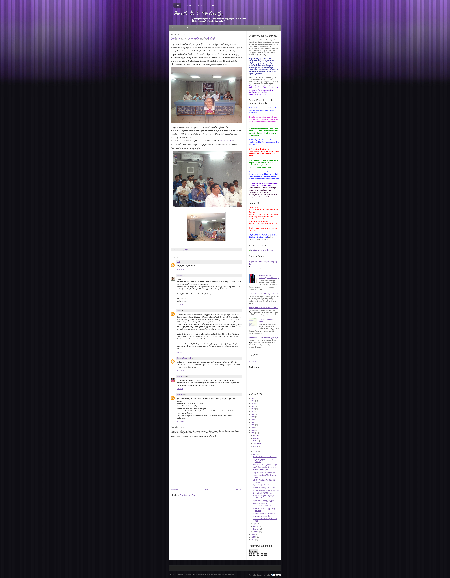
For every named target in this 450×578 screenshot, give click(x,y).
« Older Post (237, 490)
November (256, 438)
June (255, 451)
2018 (253, 417)
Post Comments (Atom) (188, 495)
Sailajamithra (181, 376)
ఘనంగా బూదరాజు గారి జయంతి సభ (193, 38)
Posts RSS (187, 5)
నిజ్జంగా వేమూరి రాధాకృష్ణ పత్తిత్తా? (263, 500)
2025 (253, 401)
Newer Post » (175, 490)
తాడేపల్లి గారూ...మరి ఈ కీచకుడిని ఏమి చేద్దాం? (263, 308)
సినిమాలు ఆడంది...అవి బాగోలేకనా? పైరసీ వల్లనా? (264, 338)
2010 (253, 537)
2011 (253, 534)
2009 (253, 540)
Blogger (259, 575)
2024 (253, 403)
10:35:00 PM (180, 370)
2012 (253, 433)
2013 (253, 430)
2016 (253, 422)
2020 (253, 411)
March (255, 526)
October (256, 441)
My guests (252, 361)
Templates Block (229, 574)
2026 (253, 398)
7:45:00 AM (180, 389)
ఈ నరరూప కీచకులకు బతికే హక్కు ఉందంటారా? (263, 294)
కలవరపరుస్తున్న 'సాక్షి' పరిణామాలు (263, 506)
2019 (253, 414)
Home (177, 5)
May (254, 454)
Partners (190, 28)
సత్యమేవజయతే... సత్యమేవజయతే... (264, 472)
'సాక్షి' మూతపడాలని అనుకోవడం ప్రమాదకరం (266, 490)
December (256, 435)
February (256, 529)
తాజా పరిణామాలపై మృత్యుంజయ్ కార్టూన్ (265, 464)
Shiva (179, 310)
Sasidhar (180, 275)
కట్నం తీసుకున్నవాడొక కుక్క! (261, 485)
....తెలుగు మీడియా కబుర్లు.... (198, 13)
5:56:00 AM (180, 304)
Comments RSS (201, 5)
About (174, 28)
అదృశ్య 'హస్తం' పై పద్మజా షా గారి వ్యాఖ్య (265, 467)
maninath (180, 394)
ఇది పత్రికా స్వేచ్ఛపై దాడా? (260, 503)
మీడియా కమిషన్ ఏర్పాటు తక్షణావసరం (264, 457)
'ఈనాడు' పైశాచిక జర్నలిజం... (262, 470)
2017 (253, 419)
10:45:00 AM (180, 421)
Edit (212, 5)
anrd (178, 262)
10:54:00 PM (180, 269)
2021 (253, 409)
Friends (182, 28)
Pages (198, 28)
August (255, 446)
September (257, 443)
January (256, 532)
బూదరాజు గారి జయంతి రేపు (261, 516)
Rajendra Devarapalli (184, 358)
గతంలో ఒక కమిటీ (226, 141)
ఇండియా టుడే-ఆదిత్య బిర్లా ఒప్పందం (264, 487)
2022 (253, 406)
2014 (253, 427)
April (254, 524)
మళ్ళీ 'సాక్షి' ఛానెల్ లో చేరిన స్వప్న (263, 493)
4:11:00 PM (180, 352)
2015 (253, 425)
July (254, 449)
